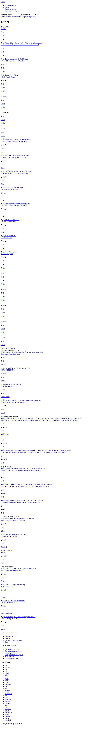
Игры (7, 7)
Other (3, 39)
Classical (4, 547)
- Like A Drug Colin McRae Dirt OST (13, 157)
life (6, 686)
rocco (7, 718)
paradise (7, 703)
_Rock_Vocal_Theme (8, 77)
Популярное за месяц (12, 653)
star (6, 696)
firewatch (8, 699)
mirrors (7, 716)
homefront (8, 694)
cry (6, 671)
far (6, 669)
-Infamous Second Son (8, 222)
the (6, 665)
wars (6, 707)
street (6, 681)
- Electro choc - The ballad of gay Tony (14, 141)
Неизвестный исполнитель (14, 640)
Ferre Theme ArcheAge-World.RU (12, 570)
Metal (3, 413)
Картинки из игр (11, 11)
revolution (8, 712)
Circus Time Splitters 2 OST (10, 619)
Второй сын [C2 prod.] (9, 536)
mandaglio (8, 720)
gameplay (8, 667)
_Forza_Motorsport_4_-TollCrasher (12, 61)
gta (6, 705)
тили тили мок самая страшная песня (14, 402)
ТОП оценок (9, 657)
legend (7, 714)
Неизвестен (9, 636)
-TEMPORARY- (6, 238)
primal (7, 673)
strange (7, 690)
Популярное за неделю (13, 651)
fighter (7, 692)
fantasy (7, 701)
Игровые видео (10, 9)
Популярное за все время (14, 655)
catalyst (7, 682)
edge (6, 675)
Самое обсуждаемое (12, 658)
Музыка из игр (10, 5)
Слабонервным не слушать (10, 354)
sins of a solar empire (8, 602)
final (6, 697)
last (6, 677)
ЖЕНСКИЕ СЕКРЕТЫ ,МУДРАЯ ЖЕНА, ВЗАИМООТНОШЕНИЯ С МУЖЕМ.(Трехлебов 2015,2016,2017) (39, 420)
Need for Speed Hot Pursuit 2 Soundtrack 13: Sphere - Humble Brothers (25, 486)
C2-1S (3, 436)
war (6, 688)
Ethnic (3, 381)
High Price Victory (7, 586)
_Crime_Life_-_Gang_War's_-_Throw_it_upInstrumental (20, 45)
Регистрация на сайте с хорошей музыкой (21, 17)
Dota (6, 642)
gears (6, 679)
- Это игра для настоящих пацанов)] (14, 205)
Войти (3, 17)
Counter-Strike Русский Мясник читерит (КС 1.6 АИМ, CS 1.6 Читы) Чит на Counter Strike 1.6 (34, 452)
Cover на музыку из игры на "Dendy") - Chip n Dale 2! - (20, 502)
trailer (7, 711)
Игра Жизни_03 (6, 386)
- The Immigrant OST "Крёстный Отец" (14, 173)
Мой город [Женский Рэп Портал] (13, 520)
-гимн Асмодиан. (7, 254)
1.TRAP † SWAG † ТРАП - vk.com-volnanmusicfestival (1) (21, 470)
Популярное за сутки (12, 649)
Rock (2, 563)
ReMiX (3, 552)
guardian (8, 684)
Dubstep (3, 597)
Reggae (3, 364)
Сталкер (8, 638)
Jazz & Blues (5, 397)
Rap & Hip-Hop (6, 613)
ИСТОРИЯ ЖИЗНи (8, 370)
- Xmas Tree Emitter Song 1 (10, 189)
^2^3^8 (3, 29)
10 (13, 348)
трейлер (8, 709)
